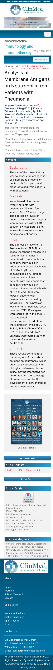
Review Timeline (13, 1)
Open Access (11, 620)
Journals (9, 590)
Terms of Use (41, 664)
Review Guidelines (14, 613)
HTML (19, 469)
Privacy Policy (27, 667)
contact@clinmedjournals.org (29, 650)
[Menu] (41, 59)
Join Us (8, 624)
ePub (37, 469)
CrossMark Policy (28, 1)
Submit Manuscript (14, 594)
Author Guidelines (14, 617)
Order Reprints (28, 479)
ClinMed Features (43, 1)
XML (28, 469)
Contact (8, 598)
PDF (9, 469)
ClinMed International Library (30, 656)
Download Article (28, 458)
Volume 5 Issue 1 (27, 447)
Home (7, 587)
